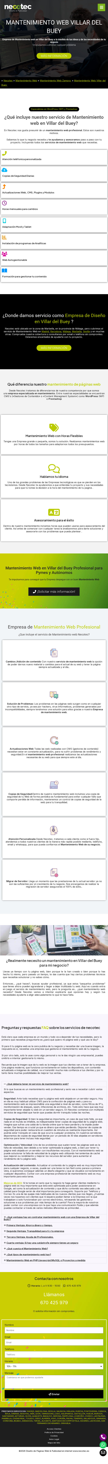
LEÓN (37, 1413)
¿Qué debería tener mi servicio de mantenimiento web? (37, 1084)
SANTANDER (8, 1416)
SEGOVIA (24, 1413)
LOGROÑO (79, 1416)
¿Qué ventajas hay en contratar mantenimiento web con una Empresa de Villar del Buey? (51, 1218)
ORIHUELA (65, 1423)
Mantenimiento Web (26, 80)
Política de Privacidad (54, 1432)
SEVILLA (51, 1411)
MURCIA (79, 1411)
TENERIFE (78, 1418)
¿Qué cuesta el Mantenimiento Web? (27, 1248)
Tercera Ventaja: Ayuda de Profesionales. (30, 1237)
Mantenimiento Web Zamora (55, 80)
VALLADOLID (89, 1418)
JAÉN (32, 1413)
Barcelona (55, 331)
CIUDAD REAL (19, 1418)
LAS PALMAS (99, 1416)
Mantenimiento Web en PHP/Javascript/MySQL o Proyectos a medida (45, 1260)
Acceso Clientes (54, 1429)
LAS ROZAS (95, 1421)
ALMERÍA (46, 1418)
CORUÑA (61, 1418)
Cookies (54, 1436)
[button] (54, 109)
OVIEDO (89, 1416)
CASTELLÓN (79, 1413)
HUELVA (89, 1413)
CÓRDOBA (8, 1421)
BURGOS (98, 1413)
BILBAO (17, 1421)
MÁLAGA (71, 1411)
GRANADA (101, 1418)
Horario (9, 1361)
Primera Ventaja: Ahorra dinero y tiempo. (29, 1225)
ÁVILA (7, 1413)
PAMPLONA (67, 1416)
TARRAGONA (47, 1413)
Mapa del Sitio (54, 1443)
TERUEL (37, 1421)
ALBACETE (37, 1416)
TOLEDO (30, 1418)
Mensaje (9, 1373)
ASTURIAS (19, 1416)
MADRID (30, 1411)
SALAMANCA (67, 1413)
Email (7, 1337)
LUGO (57, 1413)
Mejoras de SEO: (13, 1183)
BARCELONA (41, 1411)
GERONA (57, 1416)
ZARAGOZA (27, 1421)
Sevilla (86, 331)
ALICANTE (46, 1421)
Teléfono (9, 1349)
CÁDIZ (38, 1418)
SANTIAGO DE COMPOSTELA (65, 1421)
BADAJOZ (47, 1416)
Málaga (67, 331)
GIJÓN (28, 1416)
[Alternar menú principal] (101, 7)
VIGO (53, 1418)
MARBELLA (7, 1418)
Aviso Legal (54, 1439)
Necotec (8, 80)
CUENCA (102, 1411)
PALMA (69, 1418)
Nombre (9, 1324)
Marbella (77, 331)
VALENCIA (61, 1411)
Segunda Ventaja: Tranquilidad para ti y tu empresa (35, 1231)
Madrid (45, 331)
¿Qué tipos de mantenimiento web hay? (28, 1254)
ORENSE (15, 1413)
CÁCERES (84, 1421)
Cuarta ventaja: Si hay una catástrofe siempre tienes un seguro (42, 1242)
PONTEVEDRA (90, 1411)
